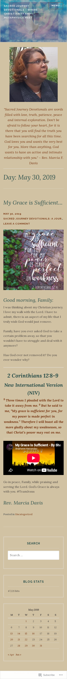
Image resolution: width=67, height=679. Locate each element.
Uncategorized (23, 514)
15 (26, 633)
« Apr (11, 654)
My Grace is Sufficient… (33, 202)
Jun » (18, 654)
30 (33, 645)
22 (26, 639)
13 (11, 633)
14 (19, 633)
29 (26, 645)
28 (18, 645)
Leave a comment (16, 223)
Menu (56, 5)
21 (19, 639)
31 (41, 645)
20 (11, 639)
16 (33, 633)
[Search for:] (33, 555)
